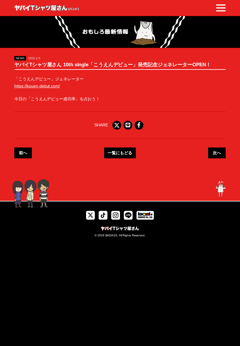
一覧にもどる (120, 152)
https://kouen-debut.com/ (37, 86)
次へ (217, 152)
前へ (23, 152)
